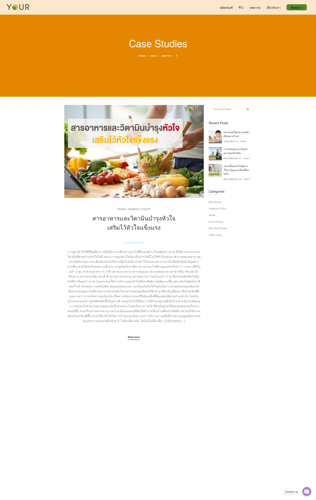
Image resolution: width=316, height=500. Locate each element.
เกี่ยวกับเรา (273, 7)
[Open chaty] (306, 491)
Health (121, 209)
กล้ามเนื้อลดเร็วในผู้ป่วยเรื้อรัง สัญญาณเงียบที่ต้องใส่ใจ (236, 170)
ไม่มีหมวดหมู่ (215, 234)
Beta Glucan (215, 202)
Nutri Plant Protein (218, 228)
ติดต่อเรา (297, 7)
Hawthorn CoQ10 (139, 209)
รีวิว (241, 7)
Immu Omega (216, 221)
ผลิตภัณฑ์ (226, 7)
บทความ (255, 7)
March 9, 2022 (134, 235)
